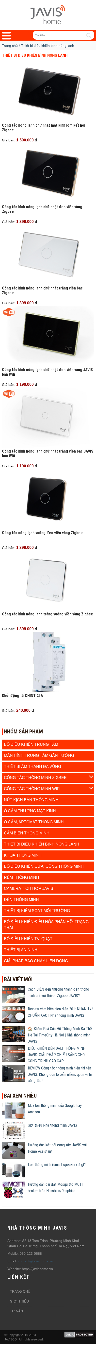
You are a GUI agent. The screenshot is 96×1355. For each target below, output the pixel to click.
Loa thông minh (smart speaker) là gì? (57, 1164)
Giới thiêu (19, 1301)
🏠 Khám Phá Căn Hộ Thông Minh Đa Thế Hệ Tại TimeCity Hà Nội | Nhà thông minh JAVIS (60, 1035)
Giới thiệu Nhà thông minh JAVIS (52, 1125)
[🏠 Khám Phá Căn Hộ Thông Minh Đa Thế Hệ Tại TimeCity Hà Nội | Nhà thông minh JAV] (13, 1034)
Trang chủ (20, 1291)
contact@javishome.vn (35, 1261)
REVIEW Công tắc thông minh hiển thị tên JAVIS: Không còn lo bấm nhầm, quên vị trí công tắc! (60, 1074)
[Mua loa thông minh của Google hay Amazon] (13, 1111)
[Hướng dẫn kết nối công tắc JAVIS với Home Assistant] (13, 1150)
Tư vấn (16, 1311)
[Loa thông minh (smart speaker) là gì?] (13, 1170)
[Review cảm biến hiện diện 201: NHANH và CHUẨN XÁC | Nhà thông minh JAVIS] (13, 1014)
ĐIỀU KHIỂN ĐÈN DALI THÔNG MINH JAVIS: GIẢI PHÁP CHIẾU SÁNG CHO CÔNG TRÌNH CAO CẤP (56, 1054)
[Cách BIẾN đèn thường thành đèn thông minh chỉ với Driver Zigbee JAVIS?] (13, 994)
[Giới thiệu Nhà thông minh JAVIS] (13, 1130)
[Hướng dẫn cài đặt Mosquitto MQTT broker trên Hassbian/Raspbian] (13, 1189)
